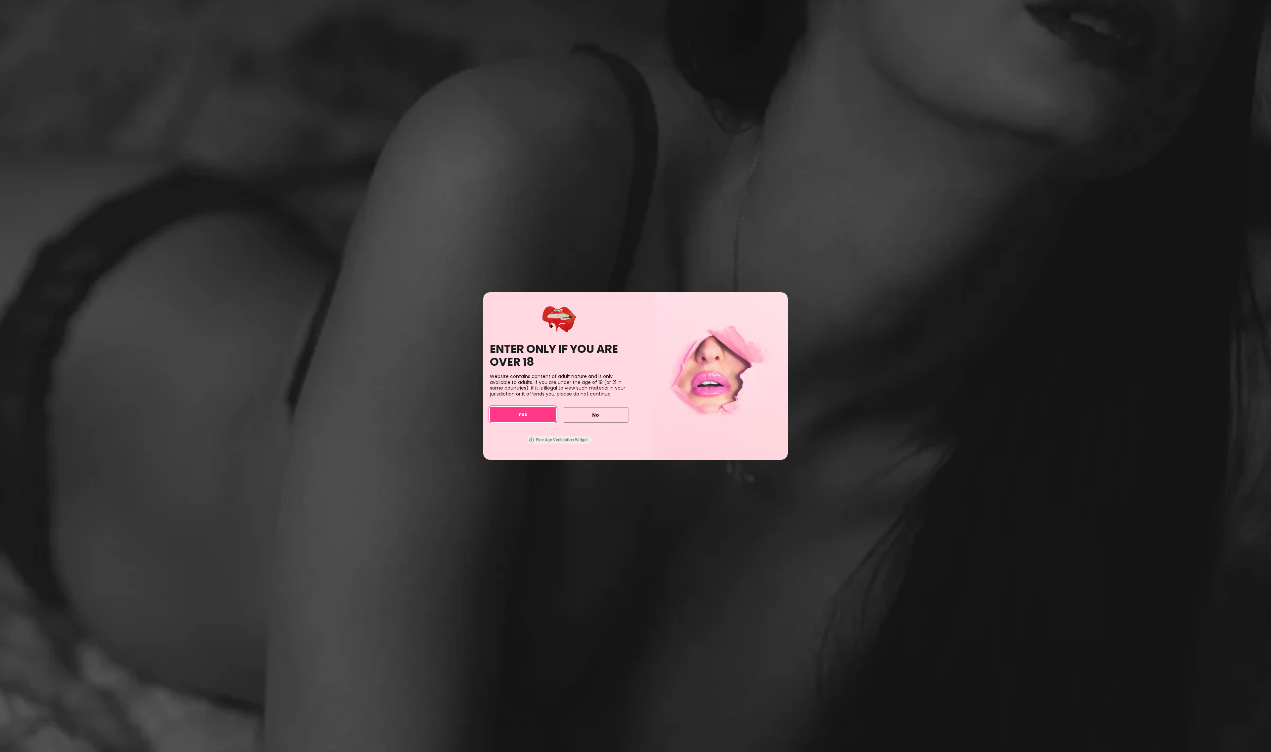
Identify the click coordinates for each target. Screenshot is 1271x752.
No (595, 415)
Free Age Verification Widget (562, 440)
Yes (522, 414)
